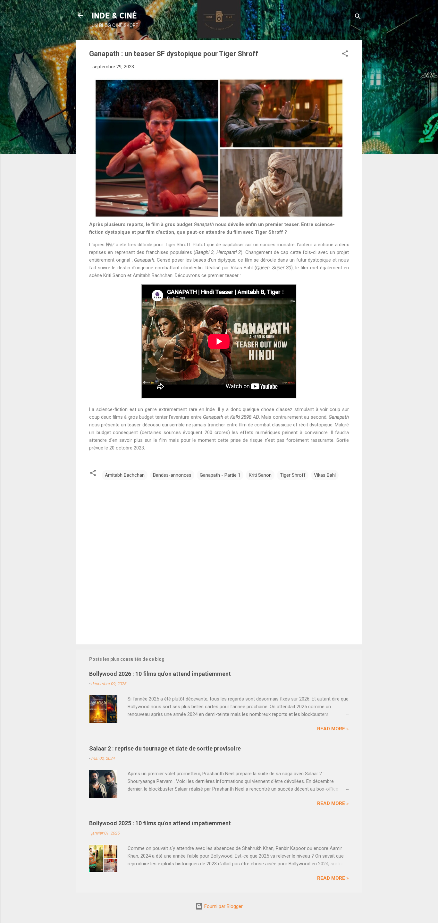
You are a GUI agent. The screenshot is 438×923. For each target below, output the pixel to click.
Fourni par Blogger (223, 906)
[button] (345, 55)
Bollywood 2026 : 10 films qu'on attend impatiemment (160, 673)
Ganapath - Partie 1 (220, 475)
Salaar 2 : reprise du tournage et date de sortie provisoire (165, 748)
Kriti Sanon (260, 475)
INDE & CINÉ (114, 15)
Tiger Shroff (293, 475)
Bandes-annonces (172, 475)
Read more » (333, 729)
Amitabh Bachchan (125, 475)
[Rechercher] (358, 17)
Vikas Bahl (325, 475)
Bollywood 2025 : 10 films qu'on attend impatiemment (160, 823)
